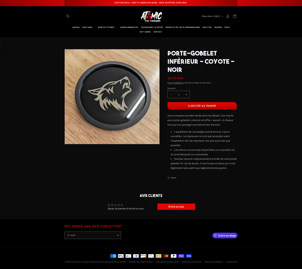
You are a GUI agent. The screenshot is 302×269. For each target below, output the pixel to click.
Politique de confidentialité (167, 262)
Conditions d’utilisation (192, 262)
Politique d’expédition (214, 262)
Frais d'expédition (176, 82)
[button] (67, 16)
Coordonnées (231, 262)
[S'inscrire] (117, 235)
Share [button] (173, 177)
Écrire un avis (176, 206)
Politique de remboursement (141, 262)
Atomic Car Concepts (79, 262)
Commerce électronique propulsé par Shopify (107, 262)
